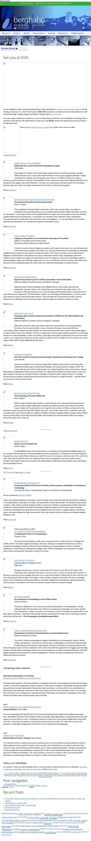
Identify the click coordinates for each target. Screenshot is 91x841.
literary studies (15, 826)
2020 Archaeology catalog (40, 127)
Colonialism (23, 774)
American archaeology (71, 773)
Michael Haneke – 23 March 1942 (16, 803)
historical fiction (21, 775)
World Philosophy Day (12, 810)
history (48, 823)
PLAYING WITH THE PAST (24, 560)
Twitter (54, 769)
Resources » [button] (63, 33)
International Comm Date (59, 822)
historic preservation (81, 774)
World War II (8, 834)
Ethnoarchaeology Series (32, 678)
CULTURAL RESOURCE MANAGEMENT (30, 531)
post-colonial (66, 775)
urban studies (77, 832)
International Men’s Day (12, 807)
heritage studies (71, 774)
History (62, 40)
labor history (40, 775)
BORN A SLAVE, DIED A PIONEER (27, 163)
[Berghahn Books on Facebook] (86, 15)
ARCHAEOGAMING (22, 597)
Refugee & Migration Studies (74, 40)
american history (82, 773)
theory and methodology (64, 832)
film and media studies (45, 820)
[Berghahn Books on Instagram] (86, 29)
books (15, 817)
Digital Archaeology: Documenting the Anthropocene (22, 707)
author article (7, 817)
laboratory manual (48, 775)
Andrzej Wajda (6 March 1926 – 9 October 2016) (20, 805)
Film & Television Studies (51, 40)
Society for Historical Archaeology (68, 109)
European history (31, 820)
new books (16, 829)
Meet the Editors (42, 773)
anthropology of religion (71, 813)
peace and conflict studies (55, 828)
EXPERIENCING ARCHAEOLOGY (27, 483)
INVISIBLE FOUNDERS (23, 355)
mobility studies (63, 825)
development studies (65, 817)
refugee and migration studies (32, 832)
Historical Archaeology (10, 775)
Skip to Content (5, 1)
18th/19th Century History (10, 813)
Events (36, 773)
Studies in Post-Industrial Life (13, 736)
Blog (32, 773)
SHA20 (73, 775)
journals (6, 826)
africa (42, 813)
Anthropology (5, 40)
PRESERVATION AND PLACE (25, 277)
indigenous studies (31, 775)
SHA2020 (77, 775)
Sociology (85, 40)
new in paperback (30, 829)
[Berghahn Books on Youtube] (86, 24)
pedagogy (60, 775)
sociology (51, 832)
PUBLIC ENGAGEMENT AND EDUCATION (30, 631)
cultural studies (48, 817)
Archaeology (17, 40)
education (63, 774)
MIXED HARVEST (21, 441)
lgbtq (55, 775)
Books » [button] (17, 33)
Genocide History (19, 822)
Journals (51, 33)
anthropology (53, 814)
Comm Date (33, 817)
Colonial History (22, 817)
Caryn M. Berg (55, 114)
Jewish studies (71, 822)
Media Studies (25, 826)
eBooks (27, 33)
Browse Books (8, 48)
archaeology (16, 774)
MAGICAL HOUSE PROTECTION (27, 393)
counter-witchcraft (38, 774)
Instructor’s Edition (24, 495)
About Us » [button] (6, 33)
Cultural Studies (28, 40)
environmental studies (11, 820)
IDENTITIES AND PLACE (23, 313)
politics (16, 832)
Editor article (77, 817)
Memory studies (53, 826)
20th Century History (30, 814)
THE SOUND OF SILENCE (24, 236)
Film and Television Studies (63, 820)
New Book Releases (53, 773)
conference (30, 774)
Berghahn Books (24, 773)
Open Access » (39, 33)
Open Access (44, 828)
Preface (10, 304)
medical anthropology (39, 826)
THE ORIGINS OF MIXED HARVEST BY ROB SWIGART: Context (25, 785)
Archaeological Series (11, 678)
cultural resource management (52, 774)
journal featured (80, 822)
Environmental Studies (39, 40)
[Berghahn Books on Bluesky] (86, 19)
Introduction (12, 190)
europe (23, 820)
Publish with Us (77, 33)
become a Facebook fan (32, 769)
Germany (28, 822)
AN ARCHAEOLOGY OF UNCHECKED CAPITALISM (34, 200)
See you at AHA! (9, 784)
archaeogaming (8, 774)
